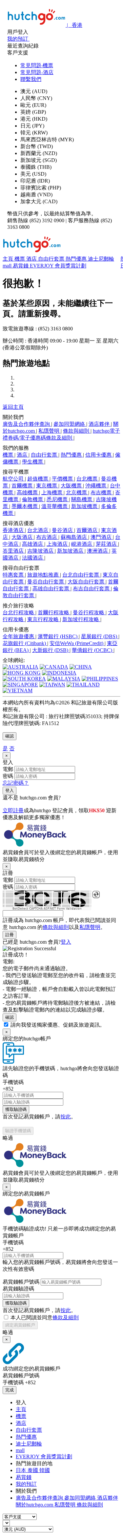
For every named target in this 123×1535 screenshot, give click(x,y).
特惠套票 (14, 575)
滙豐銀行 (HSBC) (58, 636)
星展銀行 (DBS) (99, 636)
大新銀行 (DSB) (51, 650)
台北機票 (87, 479)
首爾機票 (22, 485)
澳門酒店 (102, 537)
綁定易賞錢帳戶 (20, 1325)
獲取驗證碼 (16, 1109)
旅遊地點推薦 (43, 575)
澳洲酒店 (98, 551)
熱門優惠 (77, 259)
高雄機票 (28, 492)
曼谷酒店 (63, 530)
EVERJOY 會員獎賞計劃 (58, 265)
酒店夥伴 (100, 424)
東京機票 (47, 485)
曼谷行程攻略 (89, 612)
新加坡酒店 (71, 551)
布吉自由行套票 (92, 588)
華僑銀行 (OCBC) (92, 650)
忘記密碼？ (16, 783)
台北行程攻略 (19, 612)
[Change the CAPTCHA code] (96, 894)
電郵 (8, 769)
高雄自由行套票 (51, 588)
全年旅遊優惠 (19, 636)
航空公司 (14, 479)
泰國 (33, 1470)
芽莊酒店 (107, 544)
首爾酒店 (87, 530)
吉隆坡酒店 (41, 551)
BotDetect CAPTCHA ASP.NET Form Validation (47, 908)
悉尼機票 (58, 499)
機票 (20, 259)
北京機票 (77, 492)
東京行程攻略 (43, 619)
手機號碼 (13, 1082)
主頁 (8, 259)
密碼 (8, 776)
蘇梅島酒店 (74, 537)
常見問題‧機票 (36, 65)
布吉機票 (102, 492)
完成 (9, 1389)
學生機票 (33, 461)
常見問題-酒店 (36, 72)
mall (8, 265)
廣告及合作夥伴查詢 (27, 424)
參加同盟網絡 (69, 424)
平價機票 (63, 479)
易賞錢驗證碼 (18, 1288)
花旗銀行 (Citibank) (25, 643)
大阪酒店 (22, 537)
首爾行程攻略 (54, 612)
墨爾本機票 (25, 506)
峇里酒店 (14, 551)
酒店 (32, 259)
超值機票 (38, 479)
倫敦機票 (33, 499)
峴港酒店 (82, 544)
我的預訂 (26, 1484)
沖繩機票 (96, 485)
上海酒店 (58, 544)
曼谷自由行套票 (46, 581)
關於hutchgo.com (35, 1504)
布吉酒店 (47, 537)
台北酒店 (38, 530)
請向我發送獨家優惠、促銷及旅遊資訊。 (57, 1025)
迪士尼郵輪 (101, 259)
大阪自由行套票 (87, 581)
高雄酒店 (33, 544)
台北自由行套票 (81, 575)
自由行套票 (52, 259)
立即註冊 (13, 810)
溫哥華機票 (55, 506)
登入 (9, 790)
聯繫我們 (30, 79)
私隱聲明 (49, 431)
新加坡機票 (85, 506)
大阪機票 (72, 485)
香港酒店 (14, 530)
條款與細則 (77, 431)
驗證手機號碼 (18, 1130)
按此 (65, 1116)
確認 (9, 736)
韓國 (44, 1470)
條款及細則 (65, 1317)
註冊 (9, 934)
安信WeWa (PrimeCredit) (77, 643)
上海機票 (52, 492)
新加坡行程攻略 (81, 619)
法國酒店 (33, 558)
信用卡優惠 (99, 455)
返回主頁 (13, 407)
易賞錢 (21, 265)
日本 (22, 1470)
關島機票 (82, 499)
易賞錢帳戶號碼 (21, 1282)
